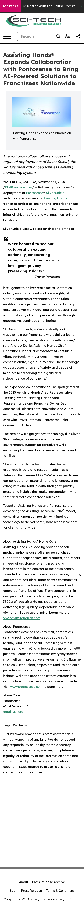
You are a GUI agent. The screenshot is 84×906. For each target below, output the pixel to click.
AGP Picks (10, 6)
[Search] (58, 36)
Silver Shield (55, 193)
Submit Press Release (26, 891)
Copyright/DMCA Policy (21, 899)
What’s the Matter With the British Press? (42, 6)
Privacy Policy (53, 899)
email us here (13, 712)
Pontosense (34, 193)
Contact (74, 899)
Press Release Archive (48, 882)
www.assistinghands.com (21, 618)
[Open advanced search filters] (67, 36)
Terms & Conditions (60, 891)
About (23, 882)
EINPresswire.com (18, 187)
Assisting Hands (55, 198)
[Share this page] (78, 36)
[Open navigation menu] (7, 36)
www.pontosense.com (26, 687)
